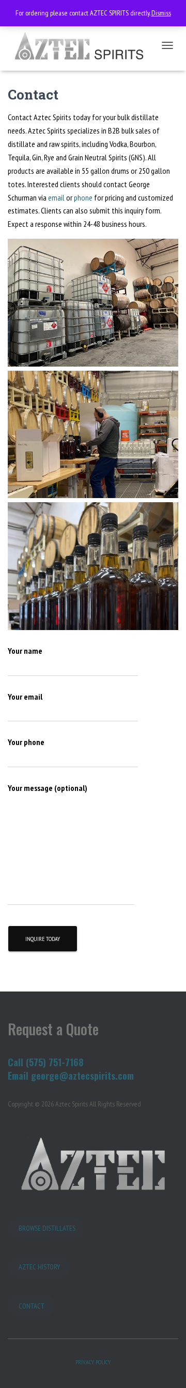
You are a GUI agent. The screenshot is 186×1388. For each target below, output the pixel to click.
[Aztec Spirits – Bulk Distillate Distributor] (82, 45)
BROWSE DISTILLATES (47, 1228)
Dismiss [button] (161, 13)
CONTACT (31, 1306)
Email (19, 1075)
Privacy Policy (93, 1362)
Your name (25, 651)
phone (83, 197)
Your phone (26, 742)
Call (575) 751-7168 (46, 1062)
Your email (25, 696)
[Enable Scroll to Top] (165, 1367)
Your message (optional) (47, 788)
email (57, 197)
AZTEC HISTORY (39, 1266)
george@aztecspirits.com (82, 1075)
